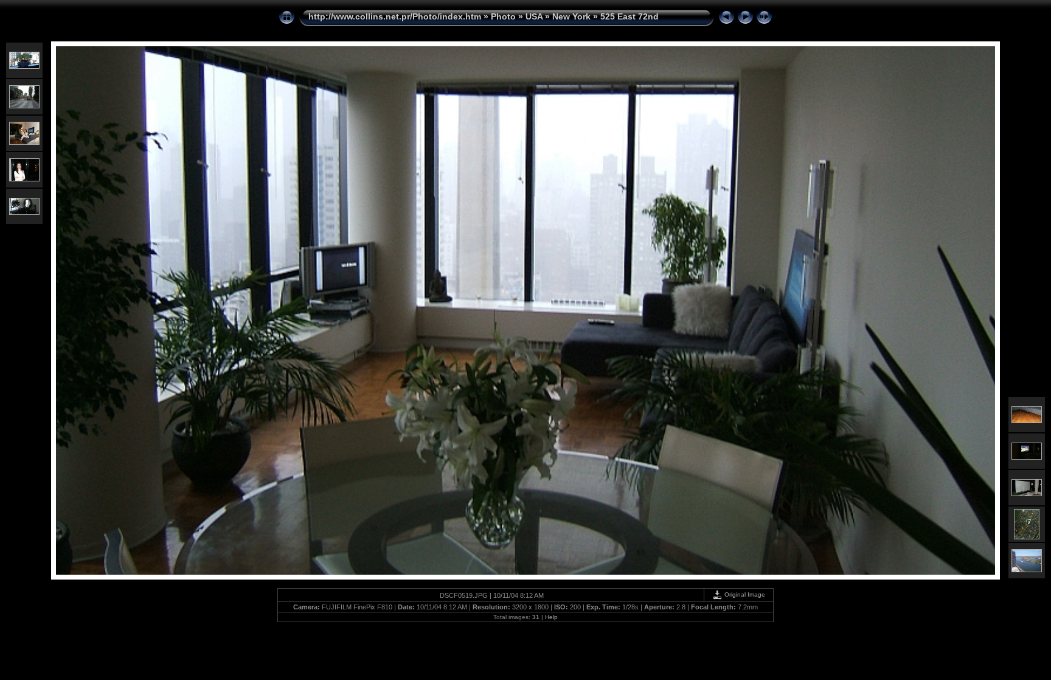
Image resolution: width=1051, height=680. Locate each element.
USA (534, 16)
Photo (503, 16)
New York (571, 16)
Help (551, 617)
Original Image (744, 594)
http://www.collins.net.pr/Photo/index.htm (394, 16)
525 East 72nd (629, 16)
